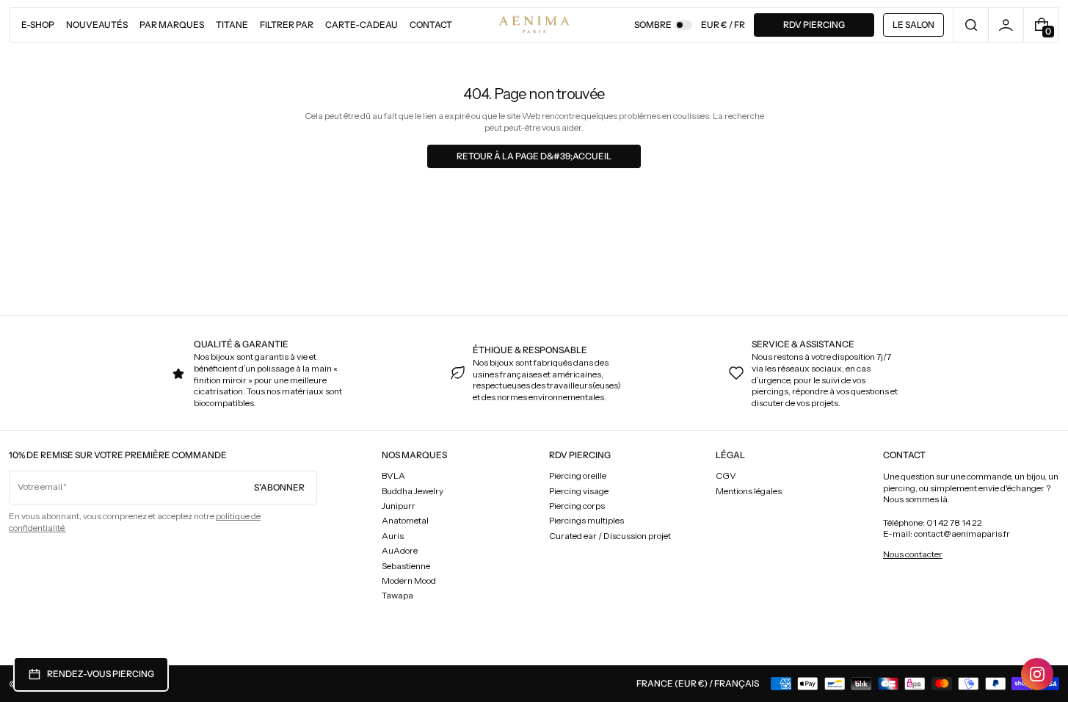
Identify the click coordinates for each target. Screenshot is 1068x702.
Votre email (40, 486)
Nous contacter (912, 554)
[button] (970, 25)
